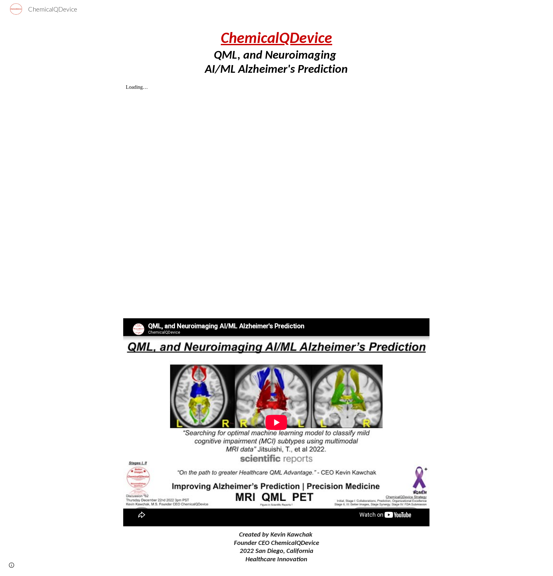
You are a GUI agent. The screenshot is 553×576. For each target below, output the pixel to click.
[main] (276, 54)
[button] (11, 565)
